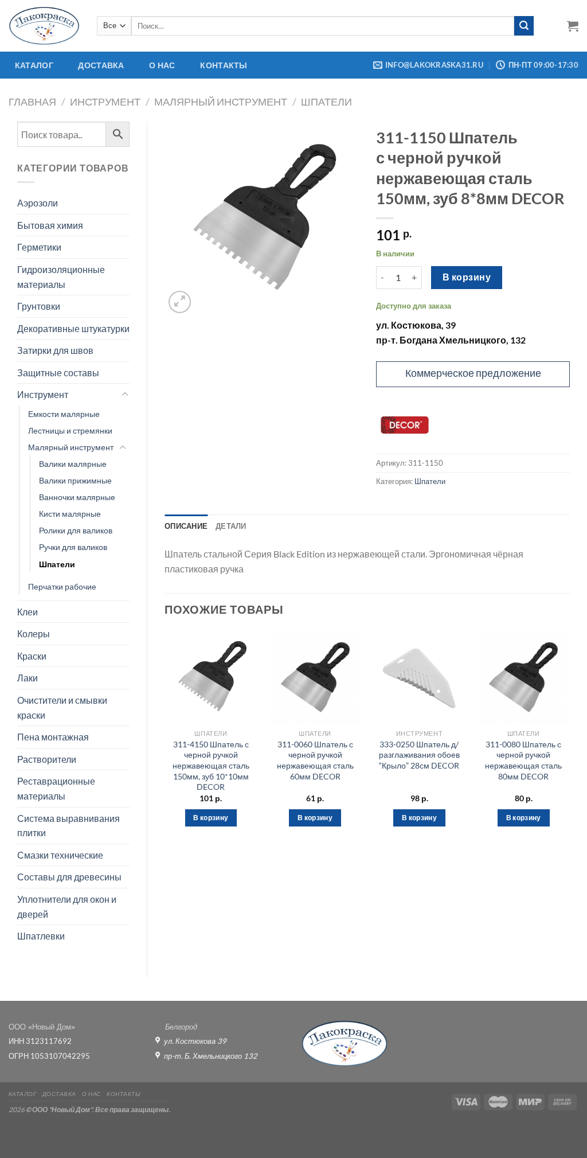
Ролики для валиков (75, 530)
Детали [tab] (231, 526)
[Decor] (404, 425)
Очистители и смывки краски (62, 707)
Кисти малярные (70, 513)
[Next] (569, 738)
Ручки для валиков (73, 547)
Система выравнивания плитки (68, 826)
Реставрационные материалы (56, 788)
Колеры (33, 633)
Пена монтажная (53, 736)
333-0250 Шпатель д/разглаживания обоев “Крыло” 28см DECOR (419, 754)
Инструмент (105, 101)
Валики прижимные (75, 480)
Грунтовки (38, 306)
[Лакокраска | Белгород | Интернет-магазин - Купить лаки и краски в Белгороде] (44, 25)
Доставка (101, 65)
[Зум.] (180, 302)
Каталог (34, 65)
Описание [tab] (186, 526)
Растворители (46, 759)
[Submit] (524, 26)
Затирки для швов (55, 350)
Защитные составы (58, 372)
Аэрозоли (37, 202)
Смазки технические (60, 854)
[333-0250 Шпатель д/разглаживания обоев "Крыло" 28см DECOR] (419, 676)
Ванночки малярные (77, 497)
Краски (31, 655)
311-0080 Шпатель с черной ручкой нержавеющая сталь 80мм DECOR (523, 760)
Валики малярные (73, 464)
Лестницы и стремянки (70, 430)
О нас (162, 65)
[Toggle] (125, 394)
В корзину (467, 277)
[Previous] (165, 738)
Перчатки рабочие (62, 586)
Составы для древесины (69, 876)
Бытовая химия (50, 225)
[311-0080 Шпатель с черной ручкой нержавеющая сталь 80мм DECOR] (523, 676)
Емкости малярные (64, 414)
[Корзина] (572, 25)
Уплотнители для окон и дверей (66, 906)
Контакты (223, 65)
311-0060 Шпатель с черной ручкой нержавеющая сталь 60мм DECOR (315, 760)
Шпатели (326, 101)
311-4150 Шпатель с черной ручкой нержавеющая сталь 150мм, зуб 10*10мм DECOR (211, 765)
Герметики (39, 246)
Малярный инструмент (220, 101)
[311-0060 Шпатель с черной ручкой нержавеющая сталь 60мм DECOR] (315, 676)
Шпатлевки (41, 935)
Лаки (27, 677)
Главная (32, 101)
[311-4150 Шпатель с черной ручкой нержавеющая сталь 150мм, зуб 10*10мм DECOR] (211, 676)
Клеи (27, 611)
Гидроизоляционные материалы (61, 277)
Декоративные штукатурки (73, 328)
